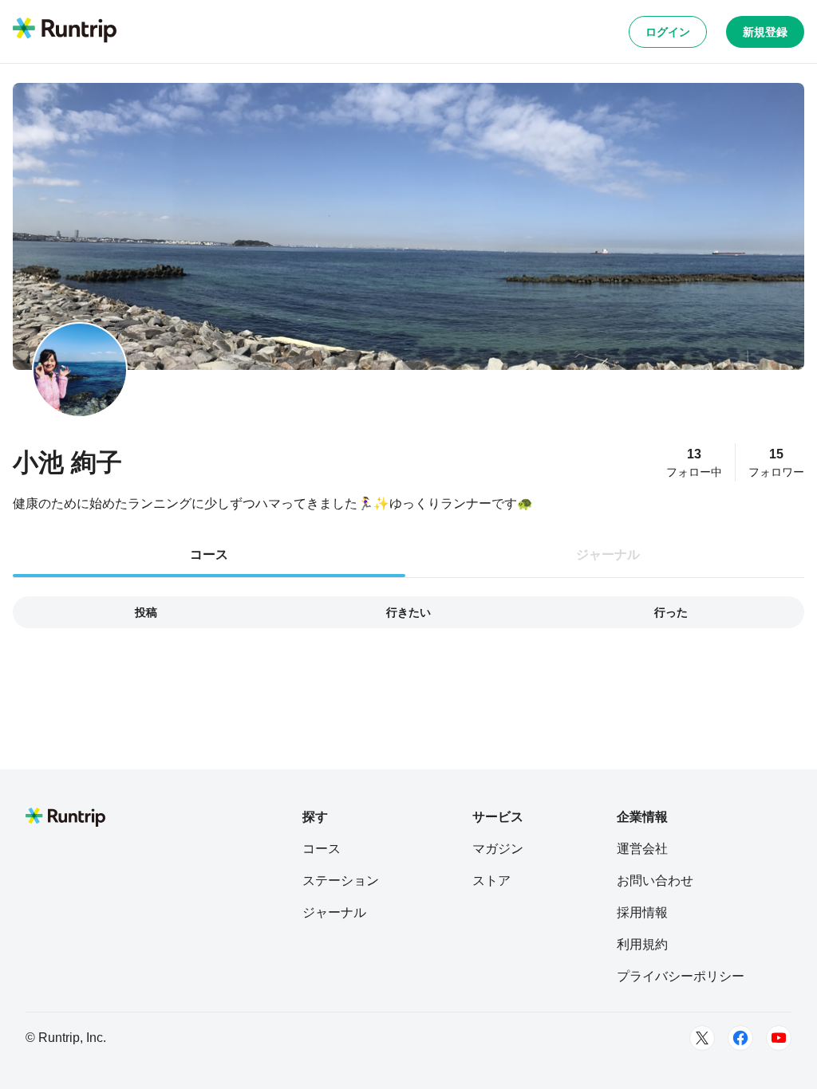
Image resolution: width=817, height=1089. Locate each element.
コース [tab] (209, 554)
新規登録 (765, 32)
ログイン (667, 32)
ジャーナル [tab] (608, 554)
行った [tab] (671, 612)
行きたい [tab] (408, 612)
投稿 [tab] (146, 612)
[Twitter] (702, 1038)
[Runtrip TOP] (64, 31)
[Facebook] (740, 1038)
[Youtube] (778, 1038)
